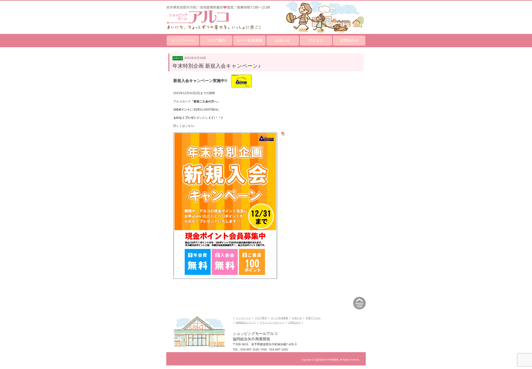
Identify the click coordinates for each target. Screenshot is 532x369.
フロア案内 (216, 40)
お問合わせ (349, 40)
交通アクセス (313, 318)
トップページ (183, 40)
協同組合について (246, 322)
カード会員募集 (249, 40)
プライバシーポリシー (272, 322)
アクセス (315, 40)
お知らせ (282, 40)
